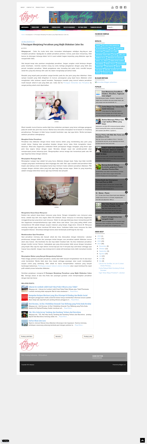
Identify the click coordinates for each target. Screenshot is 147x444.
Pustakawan (121, 63)
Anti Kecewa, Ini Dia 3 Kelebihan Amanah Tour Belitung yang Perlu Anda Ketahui (60, 303)
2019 (99, 244)
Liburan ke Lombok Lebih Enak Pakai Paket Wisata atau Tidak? (53, 287)
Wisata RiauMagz (69, 27)
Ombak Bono (56, 27)
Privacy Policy (40, 7)
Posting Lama (88, 336)
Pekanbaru (99, 63)
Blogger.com (122, 364)
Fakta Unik (99, 51)
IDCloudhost (43, 355)
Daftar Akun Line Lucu (37, 320)
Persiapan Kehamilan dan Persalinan (76, 83)
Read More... (74, 291)
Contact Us (30, 7)
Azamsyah (45, 27)
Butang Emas (82, 27)
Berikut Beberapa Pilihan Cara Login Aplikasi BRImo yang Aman (113, 122)
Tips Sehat (99, 70)
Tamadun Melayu (96, 27)
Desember (103, 246)
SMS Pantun (110, 66)
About (23, 7)
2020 (99, 241)
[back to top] (142, 440)
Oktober (102, 248)
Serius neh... (100, 66)
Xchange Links (107, 73)
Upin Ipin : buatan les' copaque (115, 70)
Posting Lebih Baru (26, 336)
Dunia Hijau (119, 48)
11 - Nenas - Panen (102, 193)
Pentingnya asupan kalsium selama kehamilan (54, 266)
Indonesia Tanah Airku (103, 54)
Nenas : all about (102, 60)
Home (23, 34)
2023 (99, 236)
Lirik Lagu (122, 54)
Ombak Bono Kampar (117, 60)
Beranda (25, 27)
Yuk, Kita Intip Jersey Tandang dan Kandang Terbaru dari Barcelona (55, 312)
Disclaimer (50, 7)
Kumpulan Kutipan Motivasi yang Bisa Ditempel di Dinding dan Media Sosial (58, 295)
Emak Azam (35, 27)
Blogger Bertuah (102, 48)
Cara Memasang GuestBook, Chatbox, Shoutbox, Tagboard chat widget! (113, 94)
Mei (100, 261)
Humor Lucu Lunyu (111, 51)
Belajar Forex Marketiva (110, 45)
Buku (112, 48)
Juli (100, 256)
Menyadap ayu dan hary (116, 57)
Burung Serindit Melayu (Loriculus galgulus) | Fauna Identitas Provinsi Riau (112, 167)
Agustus (102, 253)
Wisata (98, 73)
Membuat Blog (101, 57)
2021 (99, 238)
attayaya (32, 364)
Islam (115, 54)
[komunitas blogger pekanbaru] (106, 82)
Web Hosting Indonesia (29, 355)
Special (118, 66)
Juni (100, 258)
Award (98, 45)
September (103, 251)
